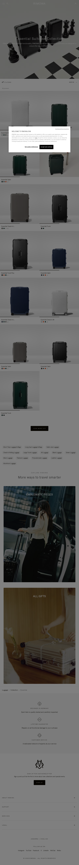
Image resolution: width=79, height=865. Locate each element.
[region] (39, 139)
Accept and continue (46, 147)
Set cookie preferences (31, 147)
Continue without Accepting (62, 129)
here (36, 138)
